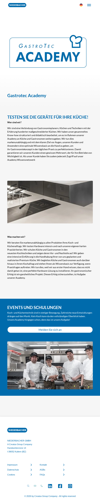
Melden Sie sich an (50, 329)
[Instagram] (70, 486)
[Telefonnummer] (41, 486)
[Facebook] (60, 486)
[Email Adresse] (35, 486)
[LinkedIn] (50, 486)
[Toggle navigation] (89, 5)
